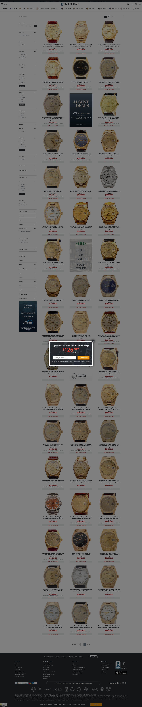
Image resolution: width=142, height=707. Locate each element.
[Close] (93, 341)
